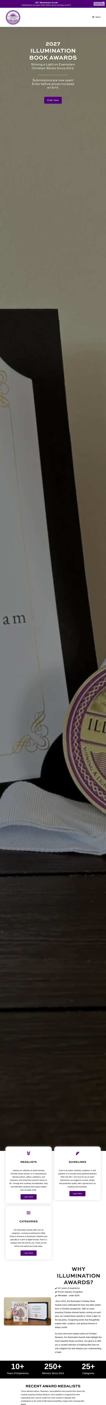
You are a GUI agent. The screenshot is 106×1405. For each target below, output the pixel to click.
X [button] (103, 2)
